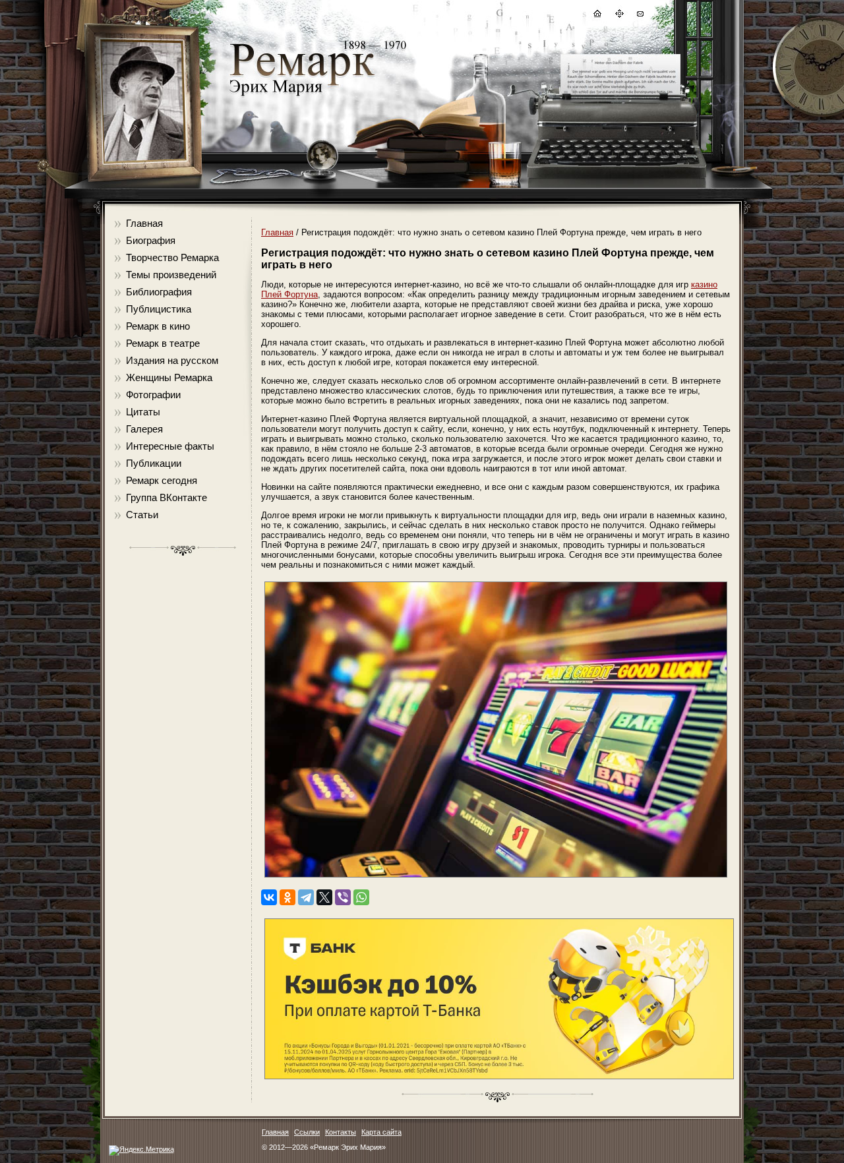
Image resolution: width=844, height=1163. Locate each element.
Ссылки (307, 1132)
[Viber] (343, 897)
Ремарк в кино (158, 326)
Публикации (153, 463)
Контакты (340, 1132)
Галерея (144, 428)
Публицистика (158, 308)
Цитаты (143, 411)
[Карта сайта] (618, 15)
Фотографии (153, 394)
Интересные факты (170, 446)
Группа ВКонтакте (166, 497)
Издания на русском (172, 360)
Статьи (142, 514)
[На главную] (596, 15)
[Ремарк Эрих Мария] (301, 96)
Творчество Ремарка (172, 257)
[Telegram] (306, 897)
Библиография (159, 291)
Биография (150, 240)
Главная (144, 223)
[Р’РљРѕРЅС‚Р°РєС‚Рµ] (269, 897)
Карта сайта (381, 1132)
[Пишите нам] (639, 15)
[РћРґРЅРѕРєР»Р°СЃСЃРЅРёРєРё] (287, 897)
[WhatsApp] (361, 897)
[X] (324, 897)
